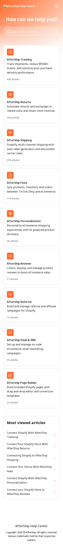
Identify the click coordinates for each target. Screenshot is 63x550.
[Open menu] (57, 6)
